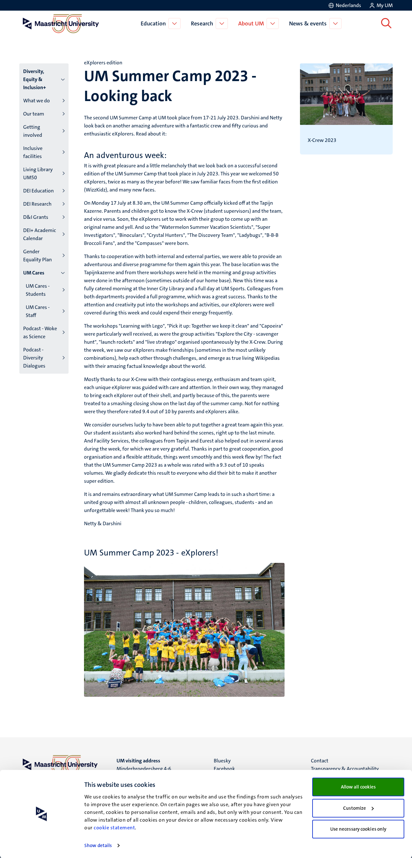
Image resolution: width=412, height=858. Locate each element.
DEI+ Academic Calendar (39, 234)
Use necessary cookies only (358, 829)
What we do (36, 100)
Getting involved (32, 131)
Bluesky (222, 760)
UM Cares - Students (38, 290)
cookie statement (114, 827)
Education (153, 23)
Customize (354, 808)
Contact (319, 760)
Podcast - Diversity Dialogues (34, 357)
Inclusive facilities (32, 152)
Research (202, 23)
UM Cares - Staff (38, 311)
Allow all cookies (358, 787)
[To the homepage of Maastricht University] (60, 23)
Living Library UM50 (38, 173)
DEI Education (38, 190)
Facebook (224, 768)
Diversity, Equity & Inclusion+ (34, 79)
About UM (251, 23)
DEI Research (37, 204)
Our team (33, 113)
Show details (98, 845)
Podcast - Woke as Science (40, 332)
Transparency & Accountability (345, 768)
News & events (308, 23)
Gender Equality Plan (37, 255)
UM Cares (33, 272)
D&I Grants (35, 217)
